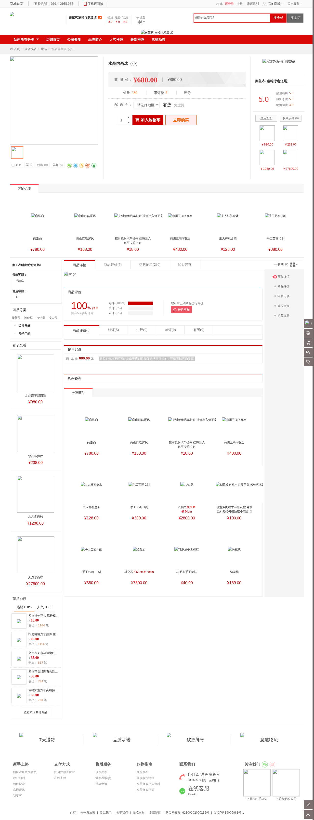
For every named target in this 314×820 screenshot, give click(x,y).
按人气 (53, 317)
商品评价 (113, 264)
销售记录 (149, 264)
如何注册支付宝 (64, 772)
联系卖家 (101, 772)
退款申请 (101, 784)
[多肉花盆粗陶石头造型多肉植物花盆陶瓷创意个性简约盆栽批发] (18, 677)
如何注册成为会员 (25, 772)
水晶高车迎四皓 (35, 395)
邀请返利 (253, 3)
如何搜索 (19, 784)
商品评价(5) (82, 330)
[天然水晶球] (290, 157)
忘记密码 (19, 790)
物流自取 (138, 812)
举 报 (29, 165)
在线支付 (60, 778)
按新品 (16, 317)
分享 (57, 165)
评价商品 (184, 309)
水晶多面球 (35, 516)
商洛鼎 (37, 238)
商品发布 (142, 772)
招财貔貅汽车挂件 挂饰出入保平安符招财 (55, 634)
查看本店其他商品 (35, 712)
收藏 (42, 165)
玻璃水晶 (30, 49)
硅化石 (139, 572)
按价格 (28, 317)
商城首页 (17, 4)
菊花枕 (234, 572)
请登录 (229, 3)
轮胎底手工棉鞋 (186, 572)
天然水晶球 (35, 577)
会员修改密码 (145, 790)
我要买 (17, 795)
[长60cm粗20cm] (139, 549)
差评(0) (170, 330)
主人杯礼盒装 (228, 238)
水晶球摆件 (35, 456)
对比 (18, 165)
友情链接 (155, 812)
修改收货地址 (145, 778)
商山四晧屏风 (85, 238)
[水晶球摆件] (290, 133)
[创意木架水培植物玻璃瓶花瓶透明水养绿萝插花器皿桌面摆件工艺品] (18, 658)
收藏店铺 (291, 118)
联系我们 (106, 812)
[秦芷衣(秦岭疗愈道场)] (278, 61)
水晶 (44, 49)
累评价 (161, 93)
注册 (239, 3)
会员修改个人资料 (148, 784)
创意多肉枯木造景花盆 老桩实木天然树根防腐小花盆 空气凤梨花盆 (234, 511)
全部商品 (24, 325)
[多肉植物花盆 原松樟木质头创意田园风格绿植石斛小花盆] (18, 621)
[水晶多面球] (267, 157)
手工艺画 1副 (276, 238)
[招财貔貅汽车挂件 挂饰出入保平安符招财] (18, 639)
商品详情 (79, 265)
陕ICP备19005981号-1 (229, 812)
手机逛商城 (95, 3)
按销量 (40, 317)
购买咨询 (185, 264)
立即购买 (181, 120)
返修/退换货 (103, 778)
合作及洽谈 (87, 812)
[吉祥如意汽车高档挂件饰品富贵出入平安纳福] (18, 695)
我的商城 (274, 3)
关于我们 (122, 812)
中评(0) (141, 330)
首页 (17, 49)
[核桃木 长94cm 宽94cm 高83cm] (186, 484)
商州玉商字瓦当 (180, 238)
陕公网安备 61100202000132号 (187, 812)
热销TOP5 (24, 607)
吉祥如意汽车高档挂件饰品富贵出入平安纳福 (57, 690)
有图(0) (198, 330)
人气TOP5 (44, 607)
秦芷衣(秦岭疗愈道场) (83, 17)
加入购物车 (150, 120)
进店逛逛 (266, 118)
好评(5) (113, 330)
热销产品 (24, 333)
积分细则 (19, 778)
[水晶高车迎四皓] (267, 133)
